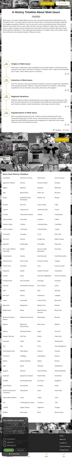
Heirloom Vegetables (44, 276)
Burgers (5, 205)
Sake (4, 366)
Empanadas (24, 244)
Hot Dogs (40, 281)
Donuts (22, 239)
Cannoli (5, 210)
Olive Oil (57, 331)
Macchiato (6, 305)
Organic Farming (8, 336)
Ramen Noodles (25, 361)
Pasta (22, 341)
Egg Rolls (6, 244)
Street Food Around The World (9, 392)
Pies (21, 346)
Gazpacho (6, 271)
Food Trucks (24, 261)
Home (61, 436)
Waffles (5, 412)
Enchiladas (41, 244)
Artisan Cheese (42, 183)
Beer (4, 193)
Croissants (6, 234)
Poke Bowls (24, 351)
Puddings (23, 356)
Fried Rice (23, 266)
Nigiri (39, 331)
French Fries (7, 266)
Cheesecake (59, 214)
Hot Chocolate (24, 281)
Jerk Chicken (41, 286)
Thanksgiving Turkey (27, 402)
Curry (39, 234)
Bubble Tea (41, 198)
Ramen (5, 361)
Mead (22, 310)
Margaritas (23, 305)
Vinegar (57, 407)
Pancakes (6, 341)
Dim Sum (6, 239)
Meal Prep (58, 310)
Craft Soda (23, 229)
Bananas (40, 188)
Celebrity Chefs (42, 210)
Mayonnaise (7, 310)
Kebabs (22, 290)
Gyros (22, 276)
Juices (57, 286)
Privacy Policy (64, 450)
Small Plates (41, 376)
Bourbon (57, 193)
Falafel (22, 249)
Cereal (57, 210)
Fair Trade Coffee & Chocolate (9, 250)
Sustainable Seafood (9, 398)
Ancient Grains (59, 178)
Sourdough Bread (26, 381)
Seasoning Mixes (60, 371)
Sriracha (40, 386)
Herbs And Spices (60, 276)
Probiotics (6, 356)
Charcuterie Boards (26, 214)
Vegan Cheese (24, 407)
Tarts (56, 398)
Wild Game (23, 412)
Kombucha (40, 295)
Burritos (23, 205)
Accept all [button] (9, 450)
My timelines (63, 3)
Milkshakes (41, 317)
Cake (56, 205)
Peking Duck (59, 341)
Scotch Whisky (42, 371)
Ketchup (57, 290)
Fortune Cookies (42, 261)
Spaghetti (58, 381)
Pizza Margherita (60, 346)
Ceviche (5, 214)
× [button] (26, 419)
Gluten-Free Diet (42, 271)
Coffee (57, 219)
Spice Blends (7, 386)
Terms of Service (65, 446)
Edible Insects (59, 239)
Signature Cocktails (26, 376)
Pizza (39, 346)
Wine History (59, 412)
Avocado (57, 183)
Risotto (57, 361)
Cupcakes (23, 234)
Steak (56, 386)
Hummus (58, 281)
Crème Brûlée (42, 229)
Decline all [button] (20, 450)
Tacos (22, 398)
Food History (36, 16)
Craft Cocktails (7, 229)
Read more (6, 435)
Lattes (5, 300)
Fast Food (58, 249)
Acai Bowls (6, 178)
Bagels (5, 188)
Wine (39, 412)
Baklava (22, 188)
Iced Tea (5, 286)
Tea (4, 402)
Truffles (5, 407)
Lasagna (57, 295)
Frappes (57, 261)
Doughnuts (41, 239)
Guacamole (58, 271)
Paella (39, 336)
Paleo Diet (58, 336)
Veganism (40, 407)
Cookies (22, 224)
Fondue (22, 256)
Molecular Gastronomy (24, 325)
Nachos (5, 331)
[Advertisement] (36, 46)
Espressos (58, 244)
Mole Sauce (41, 324)
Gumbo (5, 276)
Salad (22, 366)
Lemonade (23, 300)
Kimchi (22, 295)
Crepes (57, 229)
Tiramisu (40, 402)
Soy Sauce (40, 381)
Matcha (57, 305)
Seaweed (6, 376)
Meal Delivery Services (42, 311)
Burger (57, 198)
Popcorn (40, 351)
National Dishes (25, 331)
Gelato (22, 271)
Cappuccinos (24, 210)
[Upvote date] (66, 74)
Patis (39, 341)
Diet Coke (58, 234)
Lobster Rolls (41, 300)
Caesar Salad (41, 205)
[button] (15, 453)
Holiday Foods (7, 281)
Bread (5, 198)
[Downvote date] (68, 74)
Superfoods (24, 390)
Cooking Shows (42, 224)
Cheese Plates (7, 219)
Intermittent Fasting (27, 286)
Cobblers (40, 219)
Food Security (7, 261)
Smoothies (58, 376)
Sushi (39, 390)
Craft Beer (58, 224)
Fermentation (7, 256)
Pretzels (57, 351)
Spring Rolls (24, 386)
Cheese (39, 214)
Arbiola (22, 183)
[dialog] (15, 436)
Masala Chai (41, 305)
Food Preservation (61, 256)
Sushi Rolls (58, 390)
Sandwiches (59, 366)
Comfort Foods (7, 224)
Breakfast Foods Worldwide (25, 199)
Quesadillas (41, 356)
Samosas (40, 366)
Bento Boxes (24, 193)
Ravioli (39, 361)
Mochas (57, 317)
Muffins (57, 324)
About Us (63, 439)
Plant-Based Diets (9, 351)
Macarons (58, 300)
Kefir (39, 290)
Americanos (41, 178)
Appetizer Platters (9, 183)
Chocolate (23, 219)
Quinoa (57, 356)
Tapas (39, 398)
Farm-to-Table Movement (42, 250)
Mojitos (5, 324)
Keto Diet (6, 295)
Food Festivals (42, 256)
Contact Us (63, 443)
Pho (4, 346)
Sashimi (22, 371)
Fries (39, 266)
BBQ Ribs (58, 188)
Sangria (5, 371)
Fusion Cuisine (59, 266)
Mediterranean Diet (26, 317)
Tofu (56, 402)
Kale (4, 290)
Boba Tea (40, 193)
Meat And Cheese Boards (9, 318)
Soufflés (5, 381)
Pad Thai (23, 336)
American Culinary (26, 178)
